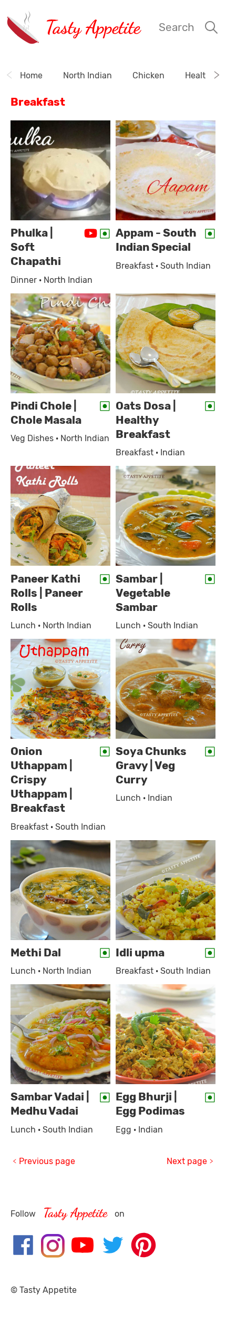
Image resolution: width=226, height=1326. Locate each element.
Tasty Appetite (92, 27)
